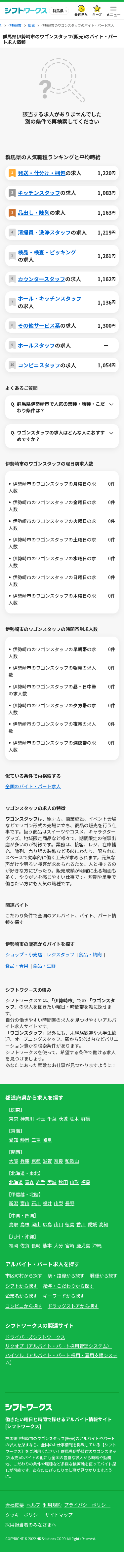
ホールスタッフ (36, 345)
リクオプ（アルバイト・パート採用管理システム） (58, 1346)
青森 (29, 1182)
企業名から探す (21, 1295)
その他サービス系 (39, 325)
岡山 (36, 1224)
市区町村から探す (23, 1275)
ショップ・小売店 (23, 954)
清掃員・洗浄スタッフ (44, 232)
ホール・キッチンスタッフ (49, 298)
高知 (103, 1224)
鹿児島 (83, 1245)
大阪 (13, 1161)
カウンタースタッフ (41, 279)
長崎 (36, 1245)
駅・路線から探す (66, 1275)
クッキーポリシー (23, 1514)
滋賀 (47, 1161)
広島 (47, 1224)
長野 (69, 1203)
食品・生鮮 (44, 965)
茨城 (63, 1118)
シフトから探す (21, 1285)
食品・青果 (16, 965)
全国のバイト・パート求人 (33, 786)
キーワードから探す (64, 1295)
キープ (97, 14)
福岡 (13, 1245)
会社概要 (14, 1504)
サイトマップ (59, 1514)
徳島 (69, 1224)
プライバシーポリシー (87, 1504)
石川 (36, 1203)
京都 (36, 1161)
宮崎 (69, 1245)
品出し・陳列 (34, 212)
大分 (58, 1245)
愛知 (13, 1139)
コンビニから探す (23, 1306)
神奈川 (27, 1118)
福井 (47, 1203)
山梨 (58, 1203)
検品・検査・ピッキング (47, 252)
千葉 (52, 1118)
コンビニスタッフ (39, 365)
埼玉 (40, 1118)
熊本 (47, 1245)
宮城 (52, 1182)
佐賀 (24, 1245)
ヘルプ (33, 1504)
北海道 (16, 1182)
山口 (58, 1224)
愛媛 (92, 1224)
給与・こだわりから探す (68, 1285)
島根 (24, 1224)
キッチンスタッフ (39, 193)
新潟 (13, 1203)
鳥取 (13, 1224)
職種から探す (104, 1275)
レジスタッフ (60, 954)
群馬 (85, 1118)
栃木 (74, 1118)
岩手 (40, 1182)
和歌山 (72, 1161)
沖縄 (97, 1245)
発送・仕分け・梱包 (41, 173)
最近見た (81, 14)
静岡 (24, 1139)
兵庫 (24, 1161)
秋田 (63, 1182)
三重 (36, 1139)
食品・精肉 (90, 954)
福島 (85, 1182)
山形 (74, 1182)
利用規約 (52, 1504)
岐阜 (47, 1139)
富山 (24, 1203)
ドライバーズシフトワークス (35, 1337)
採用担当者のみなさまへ (30, 1524)
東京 (13, 1118)
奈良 (58, 1161)
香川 (81, 1224)
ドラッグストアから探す (73, 1306)
